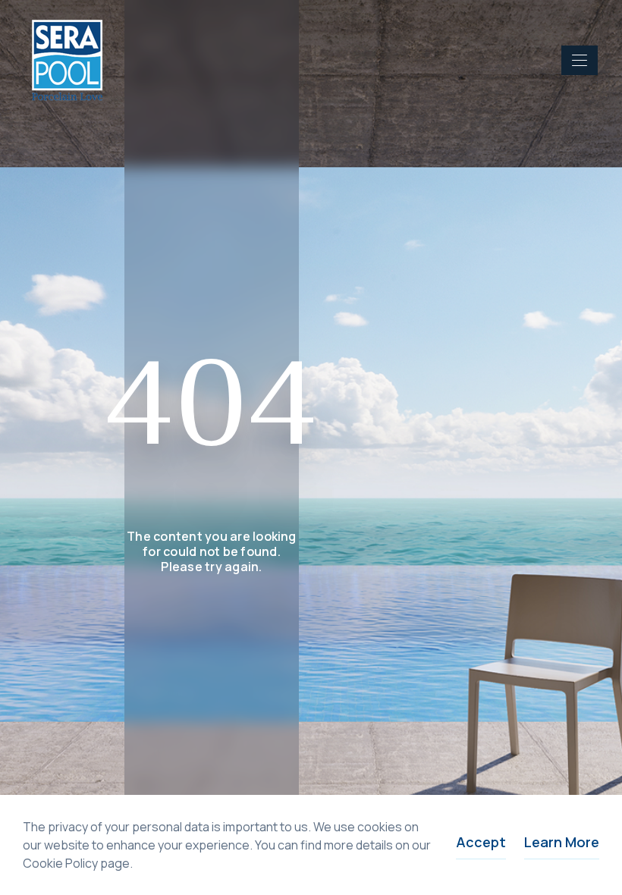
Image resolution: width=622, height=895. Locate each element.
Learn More (561, 842)
